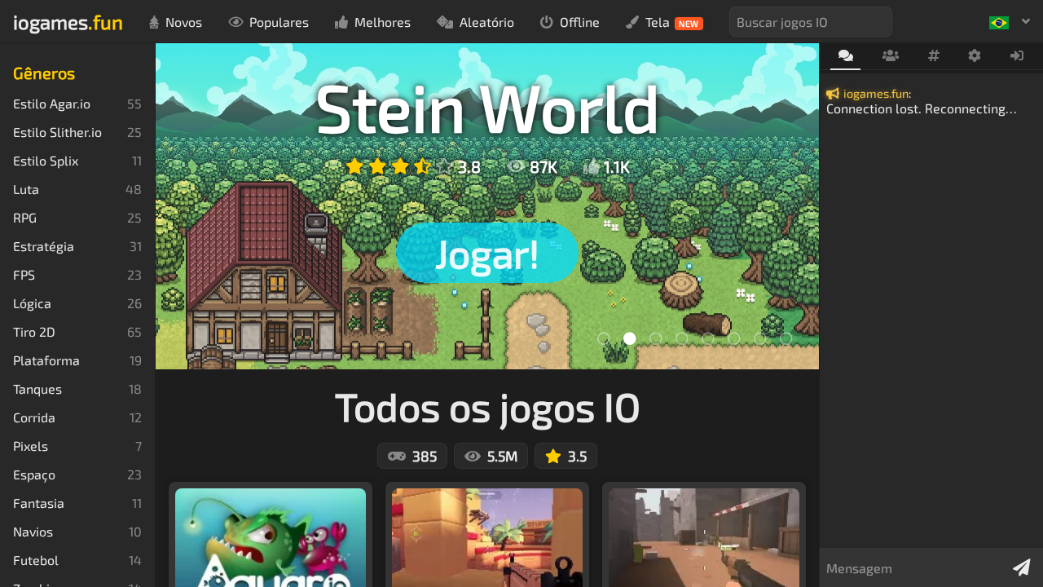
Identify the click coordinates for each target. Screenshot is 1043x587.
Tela (672, 21)
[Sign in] (1017, 56)
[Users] (890, 56)
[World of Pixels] (708, 338)
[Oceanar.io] (786, 338)
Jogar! (487, 252)
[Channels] (933, 56)
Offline (580, 21)
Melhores (382, 21)
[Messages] (845, 56)
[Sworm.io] (682, 338)
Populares (279, 21)
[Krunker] (603, 338)
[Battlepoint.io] (734, 338)
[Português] (1009, 21)
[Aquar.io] (655, 338)
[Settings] (975, 56)
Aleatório (487, 21)
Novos (183, 21)
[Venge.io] (760, 338)
